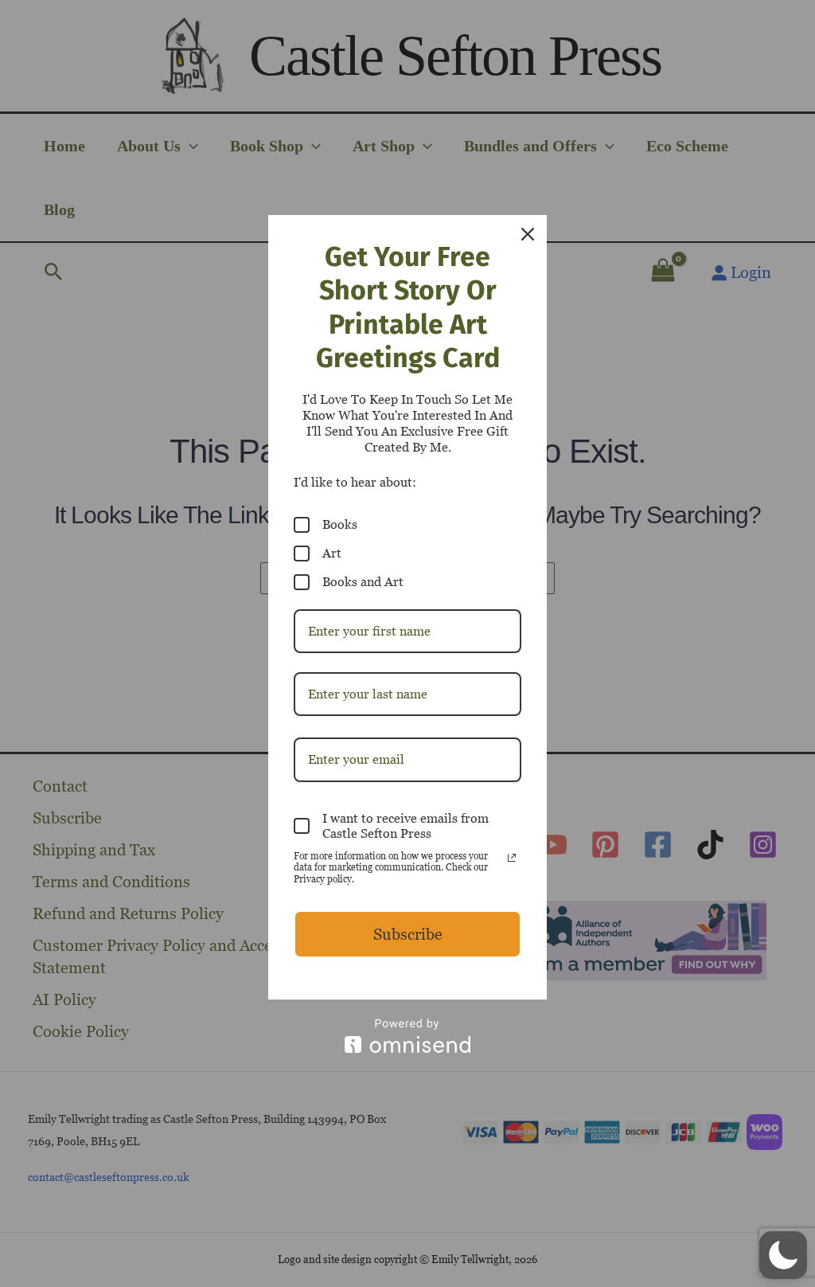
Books (339, 524)
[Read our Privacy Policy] (511, 857)
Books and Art (363, 581)
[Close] (528, 234)
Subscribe (408, 934)
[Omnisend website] (407, 1035)
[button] (783, 1255)
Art (331, 553)
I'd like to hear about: (355, 482)
